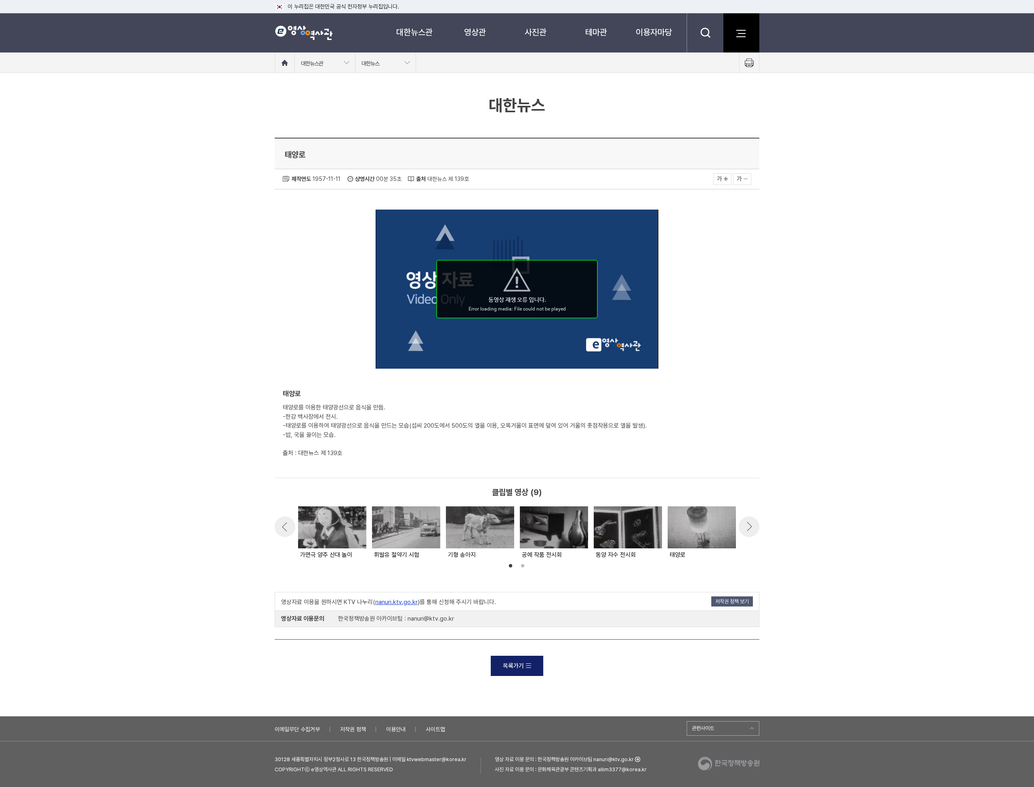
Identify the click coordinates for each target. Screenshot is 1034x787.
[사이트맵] (741, 32)
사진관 (535, 32)
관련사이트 (703, 728)
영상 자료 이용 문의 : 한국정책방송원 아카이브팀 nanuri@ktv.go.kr (564, 759)
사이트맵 (435, 729)
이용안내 (396, 729)
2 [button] (523, 566)
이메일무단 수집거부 (297, 729)
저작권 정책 (353, 729)
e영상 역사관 (303, 32)
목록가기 (513, 665)
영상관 (475, 32)
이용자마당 (654, 32)
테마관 (596, 32)
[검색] (705, 32)
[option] (332, 533)
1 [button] (510, 566)
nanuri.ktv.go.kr (396, 602)
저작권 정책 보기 (732, 601)
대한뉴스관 (414, 32)
